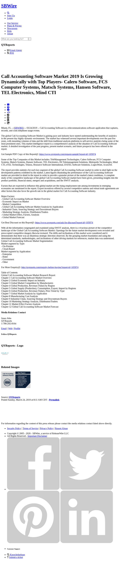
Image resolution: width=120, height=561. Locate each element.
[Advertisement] (60, 63)
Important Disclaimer (37, 436)
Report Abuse (61, 428)
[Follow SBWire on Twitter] (86, 489)
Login (10, 18)
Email (4, 328)
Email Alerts (15, 50)
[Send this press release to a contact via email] (8, 104)
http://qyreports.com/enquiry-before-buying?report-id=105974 (49, 267)
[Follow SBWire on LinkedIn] (86, 542)
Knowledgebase (17, 554)
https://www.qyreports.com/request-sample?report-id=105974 (67, 154)
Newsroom (12, 28)
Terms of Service (30, 428)
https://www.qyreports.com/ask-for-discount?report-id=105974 (64, 222)
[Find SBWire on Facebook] (33, 489)
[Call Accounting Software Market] (15, 387)
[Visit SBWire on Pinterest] (33, 542)
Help (9, 31)
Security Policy (14, 428)
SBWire (9, 5)
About (10, 33)
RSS (12, 53)
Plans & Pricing (14, 26)
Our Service (12, 23)
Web (10, 328)
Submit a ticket (16, 557)
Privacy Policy (46, 428)
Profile (17, 328)
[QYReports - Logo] (4, 356)
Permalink (54, 400)
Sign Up (11, 15)
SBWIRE (18, 128)
